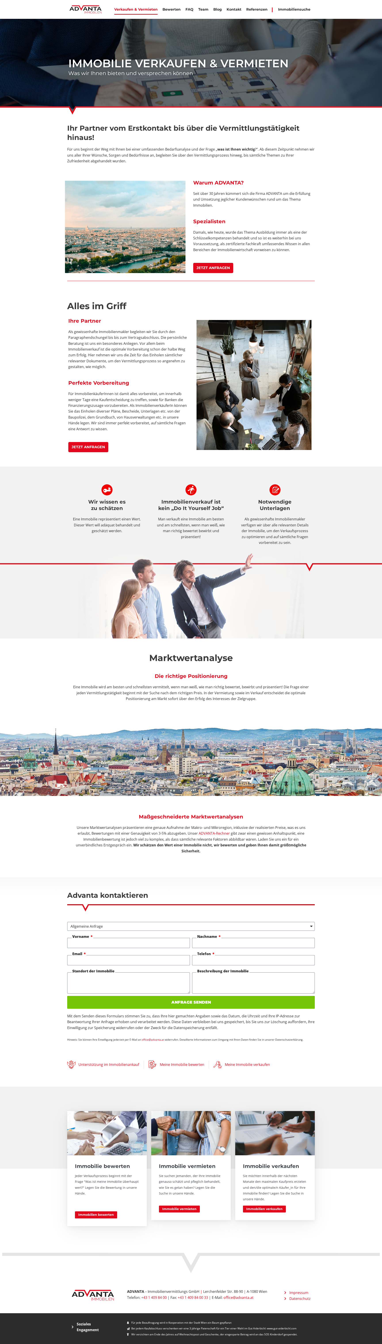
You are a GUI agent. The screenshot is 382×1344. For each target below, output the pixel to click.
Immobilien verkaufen (264, 1209)
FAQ (189, 9)
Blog (217, 9)
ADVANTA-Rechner (214, 833)
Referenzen (256, 9)
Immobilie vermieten (179, 1209)
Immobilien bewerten (96, 1215)
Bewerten (171, 9)
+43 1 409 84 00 (154, 1297)
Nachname (207, 936)
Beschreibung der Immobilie (223, 971)
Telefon (204, 953)
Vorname (81, 936)
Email (77, 953)
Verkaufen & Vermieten (136, 9)
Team (203, 9)
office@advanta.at (153, 1039)
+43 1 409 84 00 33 (193, 1297)
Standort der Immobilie (93, 971)
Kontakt (234, 9)
